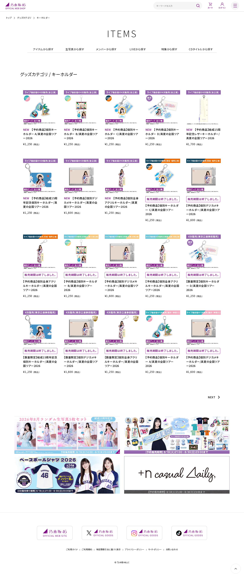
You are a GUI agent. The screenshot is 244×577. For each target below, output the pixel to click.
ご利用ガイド (72, 549)
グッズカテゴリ (24, 18)
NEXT (211, 397)
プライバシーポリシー (134, 549)
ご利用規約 (87, 549)
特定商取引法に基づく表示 (108, 549)
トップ (9, 18)
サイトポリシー (155, 549)
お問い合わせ (172, 549)
